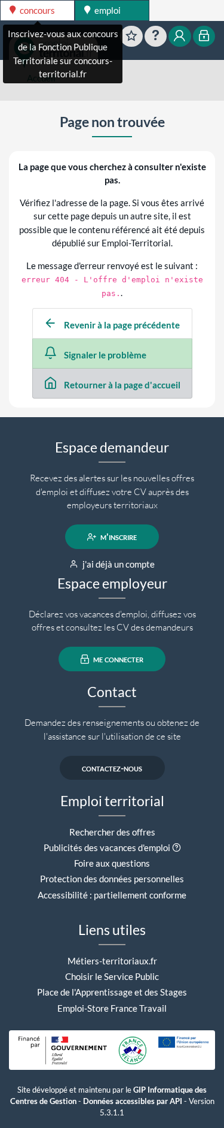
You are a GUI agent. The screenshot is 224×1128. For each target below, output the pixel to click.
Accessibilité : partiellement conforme (112, 894)
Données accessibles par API (132, 1101)
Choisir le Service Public (112, 976)
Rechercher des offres (112, 832)
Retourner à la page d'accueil (121, 384)
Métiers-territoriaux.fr (112, 960)
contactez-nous (112, 767)
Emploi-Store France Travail (112, 1008)
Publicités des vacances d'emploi (107, 847)
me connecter (117, 659)
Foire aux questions (112, 863)
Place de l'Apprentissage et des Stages (112, 992)
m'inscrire (118, 537)
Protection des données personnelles (112, 878)
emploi (107, 10)
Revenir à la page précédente (121, 324)
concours (36, 10)
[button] (176, 847)
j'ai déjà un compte (118, 564)
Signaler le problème (104, 354)
